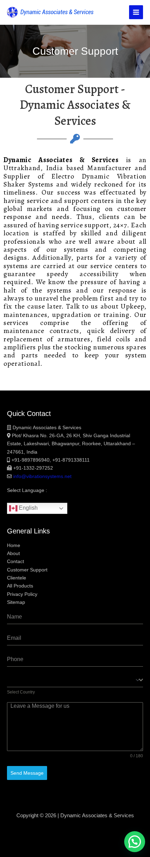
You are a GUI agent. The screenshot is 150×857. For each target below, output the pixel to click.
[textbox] (73, 680)
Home (13, 545)
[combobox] (75, 680)
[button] (134, 841)
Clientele (16, 578)
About (13, 553)
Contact (15, 561)
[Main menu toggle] (136, 12)
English (27, 508)
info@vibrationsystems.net (42, 476)
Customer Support (27, 569)
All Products (20, 586)
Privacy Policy (22, 594)
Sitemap (16, 602)
